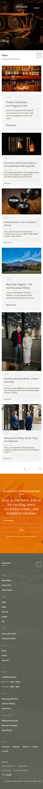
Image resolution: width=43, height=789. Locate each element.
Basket (36, 8)
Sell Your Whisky (8, 703)
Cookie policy (22, 766)
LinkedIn (35, 746)
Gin (3, 621)
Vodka (4, 616)
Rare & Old (6, 585)
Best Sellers (7, 580)
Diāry (4, 650)
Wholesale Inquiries (10, 720)
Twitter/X (25, 746)
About (4, 655)
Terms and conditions (21, 770)
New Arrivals (7, 590)
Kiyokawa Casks (9, 638)
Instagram (5, 746)
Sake (4, 607)
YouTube (5, 751)
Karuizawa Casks (9, 633)
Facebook (16, 746)
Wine (4, 602)
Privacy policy (22, 536)
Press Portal (7, 730)
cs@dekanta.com (9, 677)
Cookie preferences (8, 766)
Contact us (6, 708)
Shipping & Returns (10, 698)
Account (5, 660)
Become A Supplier (10, 725)
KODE (9, 774)
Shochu (5, 611)
